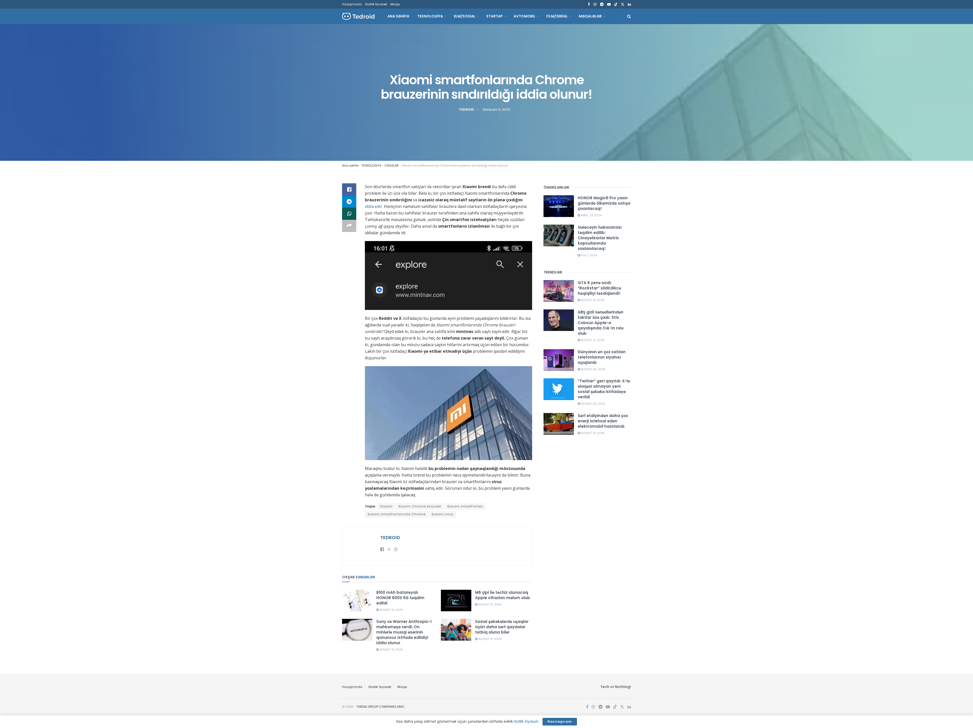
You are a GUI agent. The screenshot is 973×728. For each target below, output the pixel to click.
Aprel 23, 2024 (591, 215)
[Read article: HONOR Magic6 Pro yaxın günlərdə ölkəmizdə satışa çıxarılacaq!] (559, 206)
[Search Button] (629, 16)
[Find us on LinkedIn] (629, 4)
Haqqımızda (352, 4)
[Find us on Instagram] (594, 4)
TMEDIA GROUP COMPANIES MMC (381, 706)
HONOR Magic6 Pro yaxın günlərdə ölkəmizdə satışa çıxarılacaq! (604, 203)
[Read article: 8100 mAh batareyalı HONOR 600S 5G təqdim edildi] (357, 601)
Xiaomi (386, 506)
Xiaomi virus (443, 514)
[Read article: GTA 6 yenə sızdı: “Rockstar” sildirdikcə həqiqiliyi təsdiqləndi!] (559, 291)
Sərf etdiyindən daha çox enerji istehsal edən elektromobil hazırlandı (603, 421)
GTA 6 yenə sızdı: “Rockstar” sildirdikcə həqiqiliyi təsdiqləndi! (599, 288)
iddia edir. (374, 206)
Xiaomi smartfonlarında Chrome (396, 514)
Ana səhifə (350, 165)
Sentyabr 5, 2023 (496, 109)
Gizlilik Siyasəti (376, 4)
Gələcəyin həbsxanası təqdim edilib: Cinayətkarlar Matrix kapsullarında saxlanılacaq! (600, 238)
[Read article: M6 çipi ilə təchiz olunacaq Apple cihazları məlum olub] (456, 601)
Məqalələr (590, 16)
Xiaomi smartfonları (465, 506)
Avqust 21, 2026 (592, 340)
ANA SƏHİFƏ (398, 16)
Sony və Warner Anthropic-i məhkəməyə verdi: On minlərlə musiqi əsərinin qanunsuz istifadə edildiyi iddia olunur (404, 632)
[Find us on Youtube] (609, 4)
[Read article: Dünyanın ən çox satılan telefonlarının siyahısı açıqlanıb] (559, 360)
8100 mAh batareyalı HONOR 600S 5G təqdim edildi (400, 598)
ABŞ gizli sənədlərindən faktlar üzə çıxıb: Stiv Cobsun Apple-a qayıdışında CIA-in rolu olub (601, 322)
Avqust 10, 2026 (592, 433)
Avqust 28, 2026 (592, 369)
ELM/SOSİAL (464, 16)
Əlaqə (395, 4)
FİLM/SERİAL (557, 16)
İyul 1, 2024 (588, 255)
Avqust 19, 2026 (592, 300)
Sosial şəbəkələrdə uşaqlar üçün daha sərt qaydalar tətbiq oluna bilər (502, 627)
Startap (494, 16)
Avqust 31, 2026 (391, 610)
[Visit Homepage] (358, 16)
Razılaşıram (560, 721)
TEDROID (466, 109)
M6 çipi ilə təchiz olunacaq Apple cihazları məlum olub (502, 595)
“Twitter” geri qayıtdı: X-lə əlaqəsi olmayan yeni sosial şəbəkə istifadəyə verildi (604, 389)
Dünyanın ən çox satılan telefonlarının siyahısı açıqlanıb (602, 357)
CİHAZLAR (391, 165)
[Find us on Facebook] (589, 4)
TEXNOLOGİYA (430, 16)
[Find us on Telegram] (602, 4)
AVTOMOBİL (524, 16)
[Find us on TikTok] (615, 4)
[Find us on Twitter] (622, 4)
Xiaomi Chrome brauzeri (419, 506)
